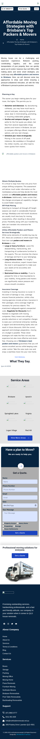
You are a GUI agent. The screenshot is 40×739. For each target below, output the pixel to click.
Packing (6, 673)
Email (5, 494)
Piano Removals (9, 683)
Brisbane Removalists (11, 693)
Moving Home (8, 680)
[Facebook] (4, 624)
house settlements (11, 529)
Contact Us (7, 653)
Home (5, 636)
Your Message (8, 510)
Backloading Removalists (12, 700)
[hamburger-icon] (36, 8)
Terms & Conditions (10, 647)
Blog (4, 650)
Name (5, 478)
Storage (6, 670)
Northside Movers (9, 690)
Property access (10, 523)
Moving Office (8, 676)
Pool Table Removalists (11, 697)
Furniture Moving (9, 687)
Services (6, 643)
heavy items (23, 523)
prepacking (8, 526)
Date (4, 502)
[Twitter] (12, 624)
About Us (6, 640)
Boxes (5, 666)
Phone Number (9, 486)
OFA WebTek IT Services (23, 734)
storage (18, 526)
